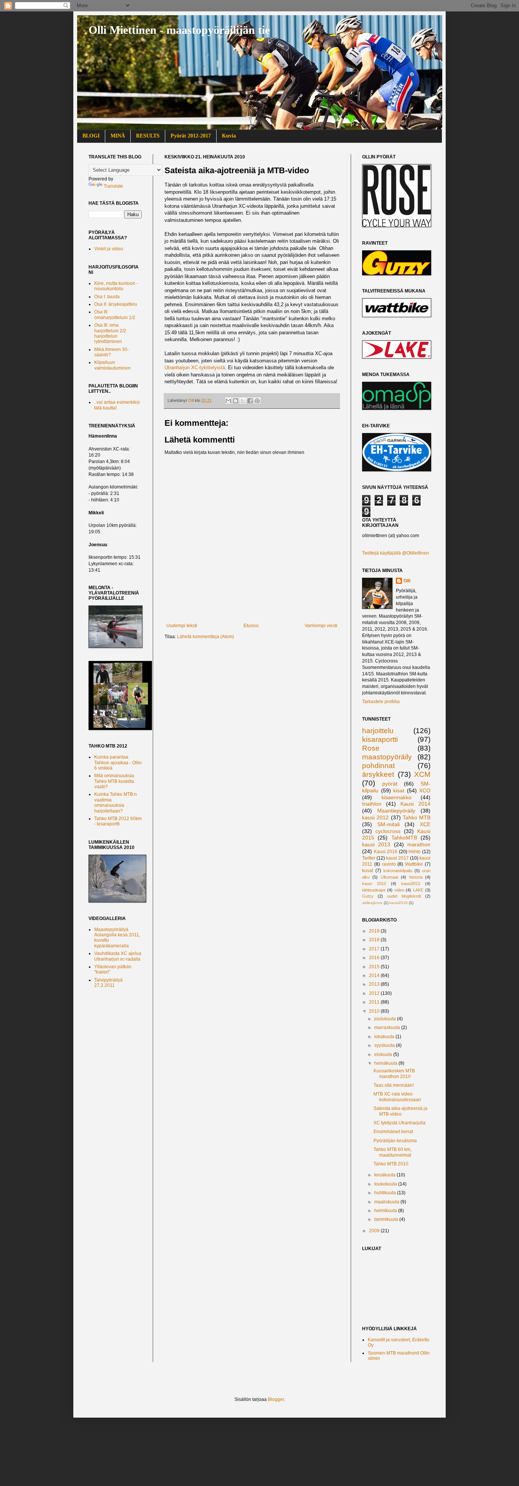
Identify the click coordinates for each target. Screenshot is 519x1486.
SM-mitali (388, 824)
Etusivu (251, 625)
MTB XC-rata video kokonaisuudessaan (397, 1096)
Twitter (368, 858)
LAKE (418, 890)
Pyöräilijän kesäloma (395, 1140)
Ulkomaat (389, 877)
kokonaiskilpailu (397, 870)
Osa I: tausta (107, 296)
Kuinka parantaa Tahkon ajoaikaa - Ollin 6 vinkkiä (118, 762)
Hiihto (414, 851)
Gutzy (367, 896)
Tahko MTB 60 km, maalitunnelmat (392, 1152)
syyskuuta (385, 1045)
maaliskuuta (387, 1202)
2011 (375, 1002)
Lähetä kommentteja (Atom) (205, 636)
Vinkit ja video (108, 248)
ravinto (389, 864)
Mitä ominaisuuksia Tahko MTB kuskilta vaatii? (114, 781)
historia (415, 877)
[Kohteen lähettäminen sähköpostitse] (228, 401)
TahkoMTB (404, 838)
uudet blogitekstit (404, 896)
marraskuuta (387, 1027)
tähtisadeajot (373, 890)
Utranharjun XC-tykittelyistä (195, 367)
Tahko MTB (416, 817)
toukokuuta (386, 1184)
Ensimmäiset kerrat (393, 1131)
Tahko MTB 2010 (390, 1164)
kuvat (367, 870)
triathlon (371, 804)
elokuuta (383, 1054)
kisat (398, 790)
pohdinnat (378, 766)
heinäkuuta (386, 1063)
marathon (418, 844)
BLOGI (91, 136)
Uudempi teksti (181, 625)
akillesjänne (372, 903)
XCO (424, 790)
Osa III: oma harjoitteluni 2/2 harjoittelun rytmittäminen (110, 333)
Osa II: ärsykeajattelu (115, 304)
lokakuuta (385, 1036)
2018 (375, 939)
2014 (375, 975)
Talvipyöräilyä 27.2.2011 (108, 982)
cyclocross (387, 831)
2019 (375, 931)
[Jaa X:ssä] (243, 401)
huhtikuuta (385, 1192)
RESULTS (148, 136)
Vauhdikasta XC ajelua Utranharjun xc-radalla (117, 956)
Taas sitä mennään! (393, 1085)
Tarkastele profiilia (381, 701)
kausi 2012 (375, 817)
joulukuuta (385, 1018)
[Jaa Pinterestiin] (257, 401)
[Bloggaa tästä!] (235, 401)
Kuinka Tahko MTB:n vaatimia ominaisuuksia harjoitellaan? (115, 802)
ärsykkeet (378, 774)
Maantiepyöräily (396, 811)
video (399, 890)
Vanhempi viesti (321, 625)
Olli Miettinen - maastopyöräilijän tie (179, 30)
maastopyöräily (387, 757)
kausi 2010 (374, 883)
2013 (375, 984)
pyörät (389, 784)
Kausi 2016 (386, 851)
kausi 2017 (397, 858)
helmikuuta (386, 1210)
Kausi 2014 (415, 804)
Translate (113, 186)
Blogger (276, 1399)
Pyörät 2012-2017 (191, 136)
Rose (371, 748)
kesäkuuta (385, 1175)
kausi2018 (398, 903)
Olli (406, 580)
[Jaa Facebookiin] (250, 401)
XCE (425, 824)
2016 (375, 957)
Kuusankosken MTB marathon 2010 (394, 1073)
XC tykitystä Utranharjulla (399, 1123)
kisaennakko (396, 797)
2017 (375, 949)
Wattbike (414, 864)
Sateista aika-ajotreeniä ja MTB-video (400, 1111)
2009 (375, 1230)
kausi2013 (410, 883)
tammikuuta (386, 1219)
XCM (422, 774)
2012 (375, 993)
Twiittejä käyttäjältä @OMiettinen (395, 553)
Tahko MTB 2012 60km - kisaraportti (118, 821)
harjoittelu (378, 731)
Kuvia (229, 136)
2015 (375, 966)
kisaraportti (380, 739)
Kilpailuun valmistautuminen (112, 365)
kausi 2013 (376, 844)
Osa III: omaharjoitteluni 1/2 (114, 314)
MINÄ (118, 136)
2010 (375, 1011)
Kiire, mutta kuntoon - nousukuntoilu (116, 286)
